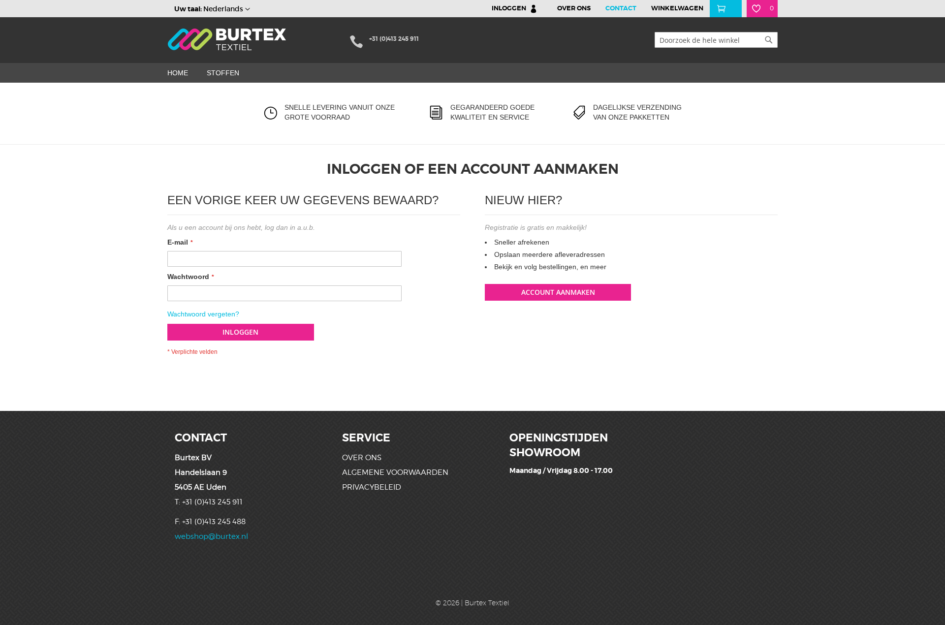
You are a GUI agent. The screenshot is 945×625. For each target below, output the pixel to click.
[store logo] (227, 39)
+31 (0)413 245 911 (394, 39)
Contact (620, 8)
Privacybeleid (371, 487)
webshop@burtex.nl (211, 536)
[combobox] (716, 40)
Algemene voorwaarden (395, 472)
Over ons (361, 457)
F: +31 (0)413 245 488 (210, 521)
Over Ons (574, 8)
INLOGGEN (509, 8)
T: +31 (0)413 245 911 (209, 502)
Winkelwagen (677, 8)
